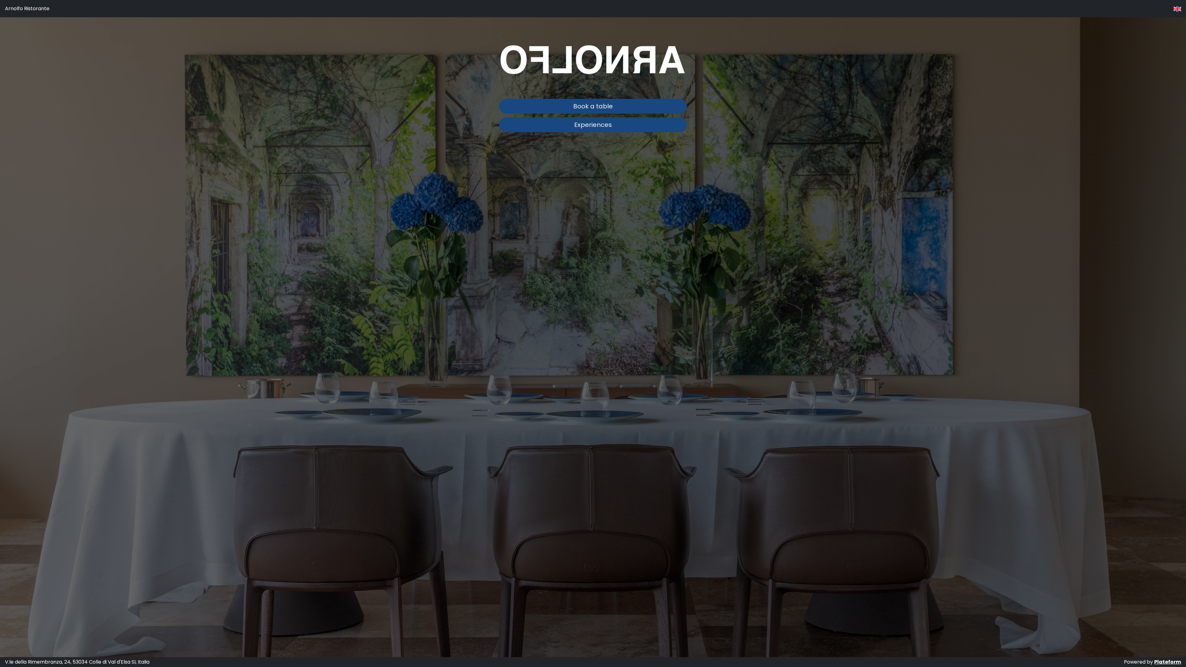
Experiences (593, 124)
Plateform (1167, 661)
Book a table (593, 106)
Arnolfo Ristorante (27, 8)
